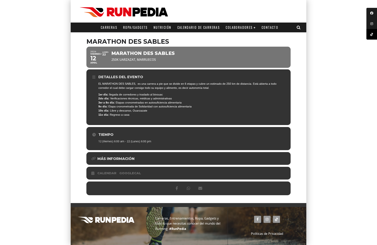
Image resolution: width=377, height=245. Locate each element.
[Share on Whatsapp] (188, 188)
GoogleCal (130, 173)
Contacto (270, 27)
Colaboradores (239, 27)
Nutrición (162, 27)
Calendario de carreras (198, 27)
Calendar (106, 173)
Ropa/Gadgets (135, 27)
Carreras (109, 27)
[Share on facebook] (177, 188)
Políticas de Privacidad (267, 233)
